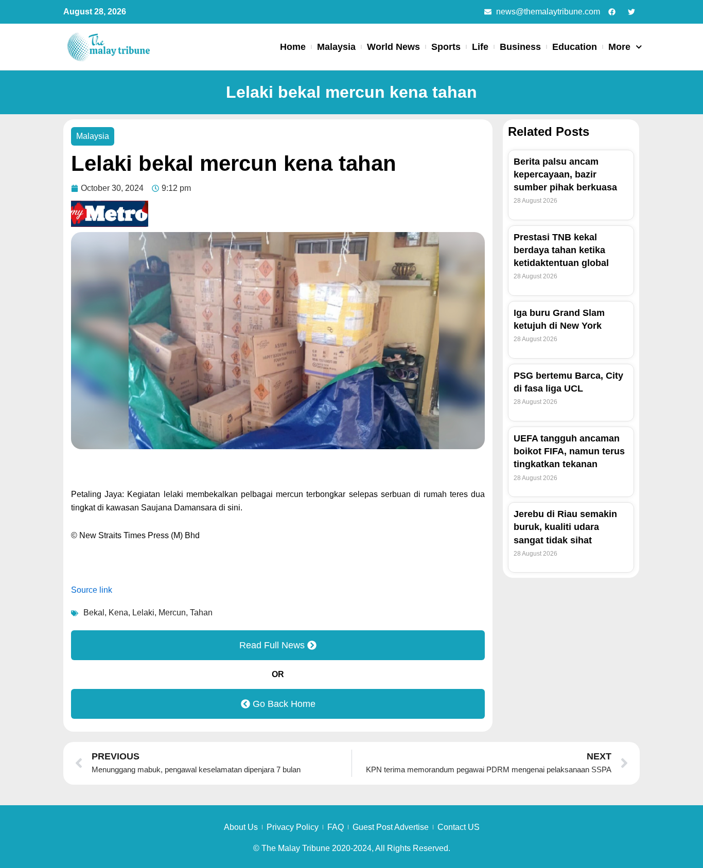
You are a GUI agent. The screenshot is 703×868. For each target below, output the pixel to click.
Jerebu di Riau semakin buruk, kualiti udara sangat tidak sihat (565, 527)
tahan (201, 612)
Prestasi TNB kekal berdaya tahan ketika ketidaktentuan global (561, 250)
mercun (172, 612)
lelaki (143, 612)
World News (393, 47)
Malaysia (336, 47)
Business (520, 47)
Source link (91, 590)
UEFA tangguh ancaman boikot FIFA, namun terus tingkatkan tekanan (569, 451)
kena (118, 612)
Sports (446, 47)
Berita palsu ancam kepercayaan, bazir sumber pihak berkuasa (565, 174)
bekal (93, 612)
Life (480, 47)
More (619, 47)
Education (574, 47)
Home (293, 47)
